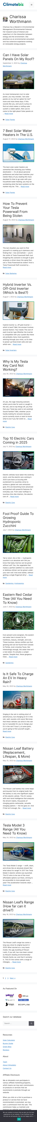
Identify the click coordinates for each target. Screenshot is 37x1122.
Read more (9, 114)
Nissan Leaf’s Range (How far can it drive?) (18, 906)
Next (12, 978)
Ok (19, 1119)
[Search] (31, 1023)
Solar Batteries (11, 273)
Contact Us (7, 1068)
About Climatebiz (9, 1065)
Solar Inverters (11, 350)
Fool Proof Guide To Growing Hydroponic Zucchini (18, 520)
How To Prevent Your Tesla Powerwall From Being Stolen (15, 210)
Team (5, 1062)
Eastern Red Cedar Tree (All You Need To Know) (17, 599)
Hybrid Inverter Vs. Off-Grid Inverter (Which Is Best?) (17, 289)
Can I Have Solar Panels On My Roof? (18, 57)
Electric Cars (10, 427)
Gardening (9, 583)
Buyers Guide (8, 1043)
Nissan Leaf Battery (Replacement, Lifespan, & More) (18, 752)
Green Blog (7, 1047)
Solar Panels (10, 120)
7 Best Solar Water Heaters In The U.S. (18, 133)
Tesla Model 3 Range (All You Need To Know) (15, 829)
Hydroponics (19, 583)
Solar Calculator (9, 1040)
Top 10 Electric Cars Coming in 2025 (18, 440)
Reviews (6, 1050)
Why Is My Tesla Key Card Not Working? (15, 365)
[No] (35, 1116)
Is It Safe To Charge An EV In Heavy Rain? (18, 678)
